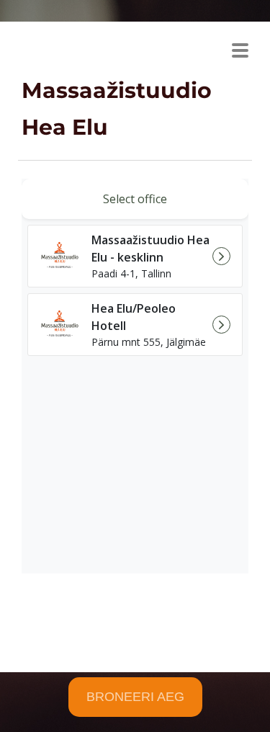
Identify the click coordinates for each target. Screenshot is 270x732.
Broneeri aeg (135, 696)
